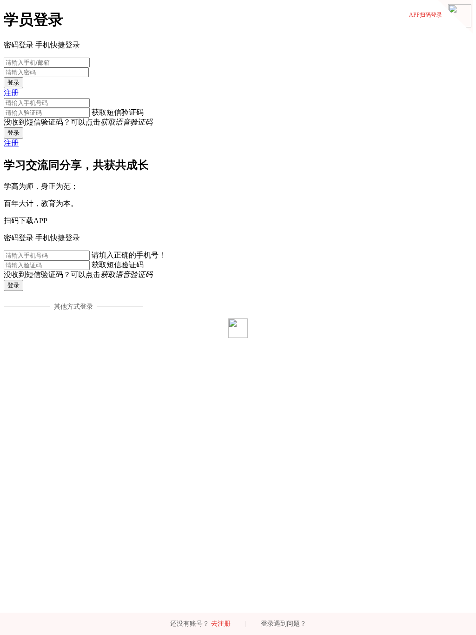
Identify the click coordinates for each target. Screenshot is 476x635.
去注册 (221, 623)
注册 (11, 93)
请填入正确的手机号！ (129, 255)
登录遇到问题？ (283, 623)
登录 (13, 82)
